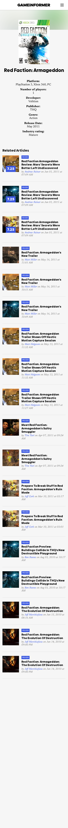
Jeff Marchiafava (34, 615)
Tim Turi (29, 435)
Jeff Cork (29, 496)
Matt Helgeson (32, 344)
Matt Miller (31, 260)
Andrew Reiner (32, 172)
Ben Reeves (30, 557)
